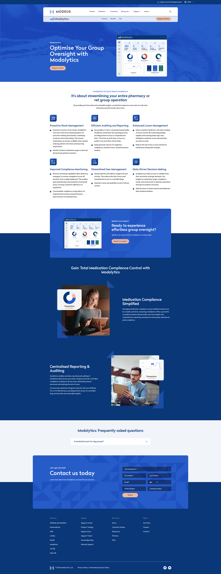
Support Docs (86, 532)
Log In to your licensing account (171, 2)
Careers (146, 527)
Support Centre (86, 523)
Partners (115, 536)
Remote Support (87, 544)
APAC (189, 2)
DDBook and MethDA (58, 523)
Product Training (87, 527)
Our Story (146, 523)
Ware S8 (53, 553)
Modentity (54, 544)
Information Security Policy (99, 568)
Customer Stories (118, 527)
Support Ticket (86, 536)
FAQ (113, 540)
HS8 (51, 532)
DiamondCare (55, 527)
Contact (146, 532)
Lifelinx (52, 536)
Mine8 (52, 540)
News (114, 523)
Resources (116, 532)
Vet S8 (52, 549)
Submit (130, 495)
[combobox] (146, 469)
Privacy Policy (83, 568)
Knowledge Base (87, 540)
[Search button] (170, 12)
